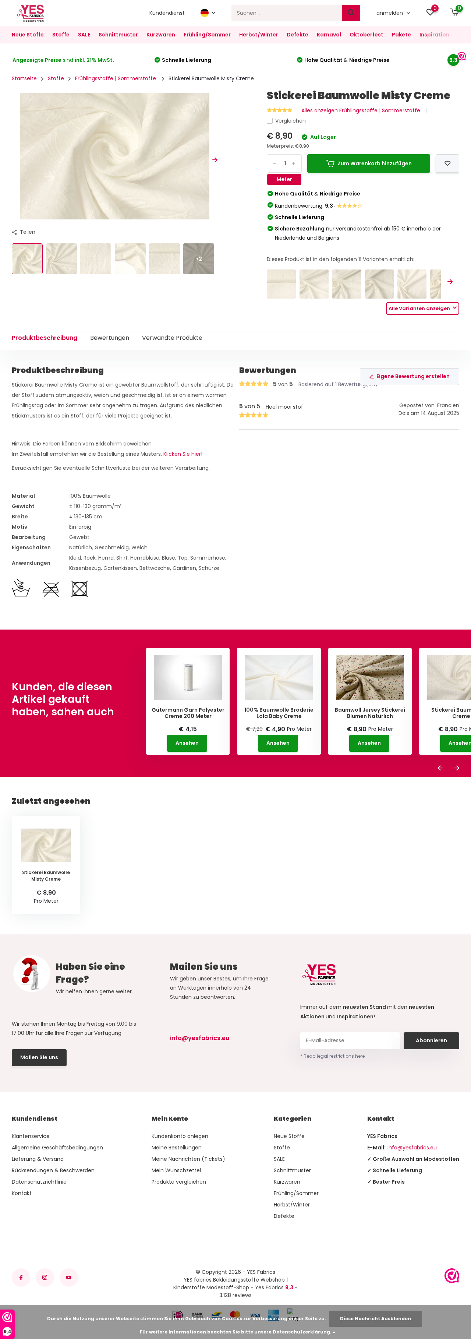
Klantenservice (31, 1136)
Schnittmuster (118, 34)
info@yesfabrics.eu (199, 1038)
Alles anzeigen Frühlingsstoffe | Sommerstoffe (361, 110)
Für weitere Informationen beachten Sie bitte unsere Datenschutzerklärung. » (237, 1332)
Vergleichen (290, 120)
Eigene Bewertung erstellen (413, 376)
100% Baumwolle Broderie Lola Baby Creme (279, 713)
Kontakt (22, 1193)
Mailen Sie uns (39, 1057)
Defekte (297, 34)
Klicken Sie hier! (182, 454)
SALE (84, 34)
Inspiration (434, 34)
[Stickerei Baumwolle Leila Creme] (379, 284)
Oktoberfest (366, 34)
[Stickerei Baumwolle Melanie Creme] (411, 284)
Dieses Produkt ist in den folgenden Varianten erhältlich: (340, 259)
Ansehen (187, 743)
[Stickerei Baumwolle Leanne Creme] (346, 284)
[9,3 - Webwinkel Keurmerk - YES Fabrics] (452, 1275)
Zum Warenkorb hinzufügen (374, 163)
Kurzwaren (160, 34)
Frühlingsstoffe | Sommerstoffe (116, 78)
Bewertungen (109, 338)
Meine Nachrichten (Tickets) (188, 1159)
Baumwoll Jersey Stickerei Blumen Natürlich (370, 713)
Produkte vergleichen (179, 1181)
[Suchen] (351, 13)
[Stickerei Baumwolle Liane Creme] (314, 284)
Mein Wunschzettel (176, 1170)
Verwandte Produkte (172, 338)
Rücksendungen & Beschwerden (53, 1170)
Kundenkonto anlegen (180, 1136)
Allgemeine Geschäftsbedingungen (57, 1147)
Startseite (24, 78)
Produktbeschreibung (44, 338)
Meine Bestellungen (177, 1147)
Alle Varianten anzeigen (420, 308)
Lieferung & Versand (38, 1159)
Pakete (401, 34)
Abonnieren (431, 1040)
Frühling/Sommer (207, 34)
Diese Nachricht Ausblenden (375, 1318)
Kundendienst (167, 13)
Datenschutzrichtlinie (39, 1181)
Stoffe (61, 34)
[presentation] (14, 160)
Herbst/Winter (258, 34)
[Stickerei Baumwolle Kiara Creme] (281, 284)
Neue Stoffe (28, 34)
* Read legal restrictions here (332, 1056)
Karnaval (329, 34)
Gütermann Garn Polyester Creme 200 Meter (188, 713)
